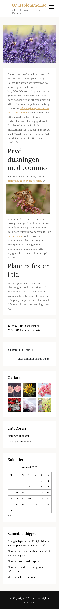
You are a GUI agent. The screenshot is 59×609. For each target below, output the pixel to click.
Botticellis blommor (21, 349)
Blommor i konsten (31, 330)
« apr (10, 515)
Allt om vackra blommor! (22, 577)
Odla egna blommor (19, 441)
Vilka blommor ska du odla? (33, 358)
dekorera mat (16, 236)
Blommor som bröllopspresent (25, 561)
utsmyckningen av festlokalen (25, 180)
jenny (14, 325)
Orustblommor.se (29, 5)
